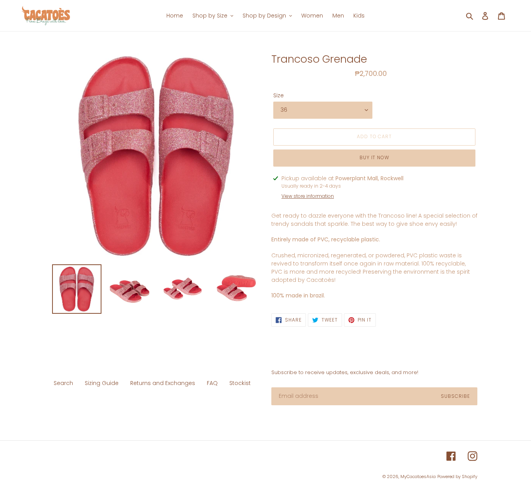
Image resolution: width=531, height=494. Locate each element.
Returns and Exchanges (162, 383)
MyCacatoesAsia (418, 476)
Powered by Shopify (457, 476)
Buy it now (375, 157)
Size (278, 95)
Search (63, 383)
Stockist (240, 383)
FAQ (212, 383)
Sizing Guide (102, 383)
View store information (307, 196)
